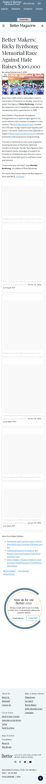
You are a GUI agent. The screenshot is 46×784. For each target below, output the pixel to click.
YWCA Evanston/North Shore (21, 133)
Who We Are (7, 747)
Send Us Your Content (11, 716)
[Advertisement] (23, 665)
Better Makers (9, 571)
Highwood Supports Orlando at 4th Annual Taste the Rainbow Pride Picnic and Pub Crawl (24, 553)
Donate (39, 8)
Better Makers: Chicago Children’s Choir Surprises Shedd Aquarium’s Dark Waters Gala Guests (24, 562)
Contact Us (6, 705)
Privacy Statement (8, 776)
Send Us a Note (8, 728)
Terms (18, 776)
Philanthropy (30, 697)
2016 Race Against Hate (23, 124)
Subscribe (33, 618)
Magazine (16, 8)
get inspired (23, 571)
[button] (3, 26)
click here (20, 176)
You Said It (29, 701)
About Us (5, 697)
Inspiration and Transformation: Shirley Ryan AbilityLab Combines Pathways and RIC (24, 544)
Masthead (6, 701)
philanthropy (9, 574)
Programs (28, 8)
